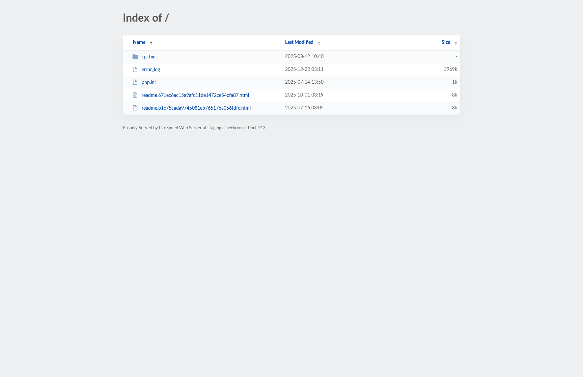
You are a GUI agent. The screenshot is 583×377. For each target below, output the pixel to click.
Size (446, 42)
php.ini (149, 82)
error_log (151, 70)
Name (139, 42)
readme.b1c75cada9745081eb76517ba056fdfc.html (196, 108)
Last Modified (299, 42)
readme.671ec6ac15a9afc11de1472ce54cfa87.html (195, 95)
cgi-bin (149, 57)
